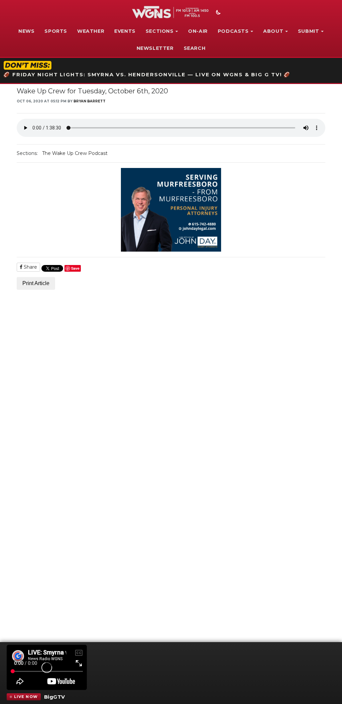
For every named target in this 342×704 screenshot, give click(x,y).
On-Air (198, 31)
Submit (308, 31)
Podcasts (233, 31)
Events (125, 31)
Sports (55, 31)
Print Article (35, 283)
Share (29, 267)
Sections (160, 31)
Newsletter (155, 48)
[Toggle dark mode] (217, 13)
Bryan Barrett (89, 101)
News (26, 31)
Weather (90, 31)
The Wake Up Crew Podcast (75, 153)
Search (195, 48)
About (273, 31)
